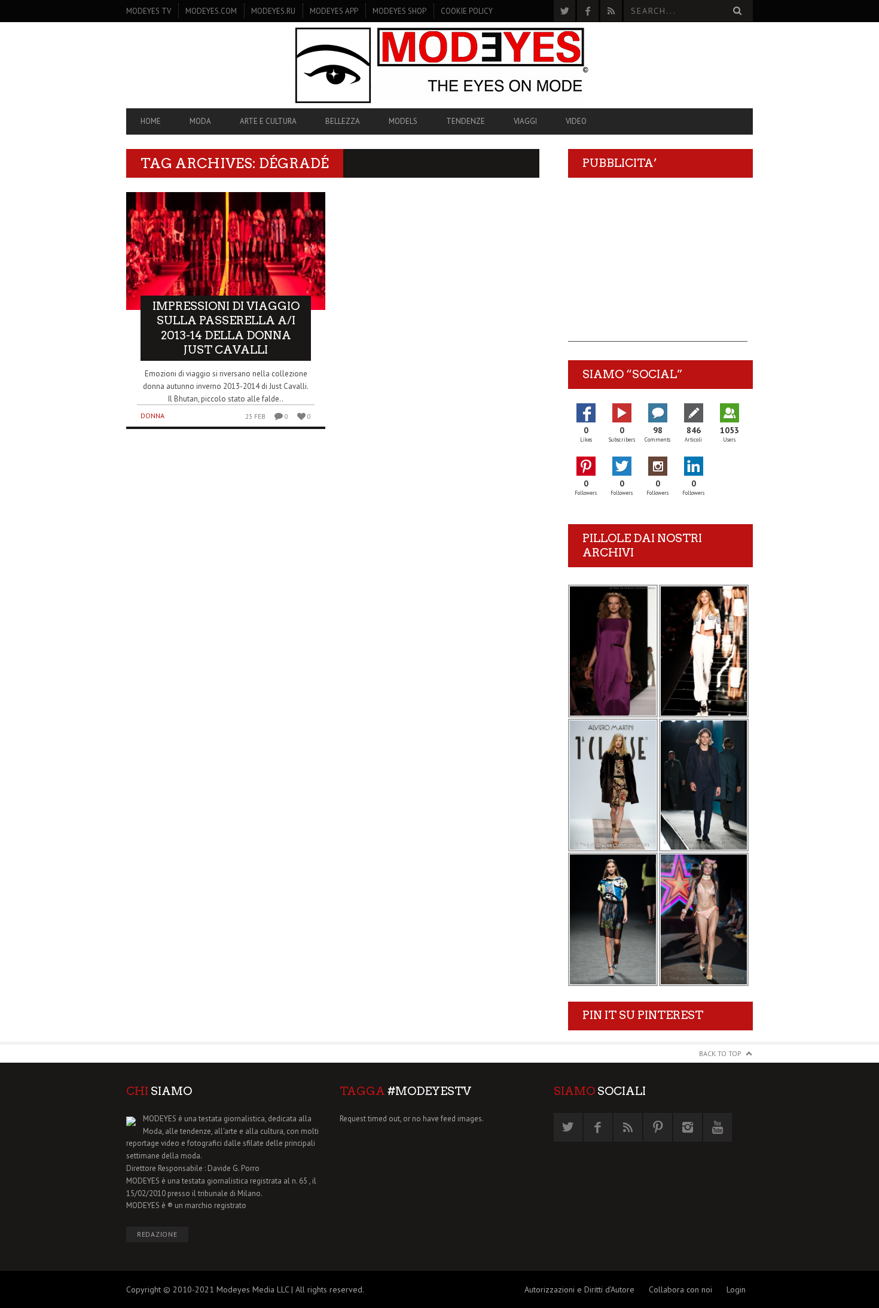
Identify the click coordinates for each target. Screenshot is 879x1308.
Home (151, 121)
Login (736, 1289)
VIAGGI (525, 121)
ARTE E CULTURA (268, 121)
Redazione (157, 1234)
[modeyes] (439, 65)
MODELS (403, 121)
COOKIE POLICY (467, 11)
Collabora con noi (680, 1289)
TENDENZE (465, 121)
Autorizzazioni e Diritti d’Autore (579, 1289)
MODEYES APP (334, 11)
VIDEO (576, 121)
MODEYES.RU (273, 11)
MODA (200, 121)
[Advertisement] (657, 267)
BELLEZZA (342, 121)
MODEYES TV (148, 11)
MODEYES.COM (211, 11)
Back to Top (720, 1053)
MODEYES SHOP (399, 11)
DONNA (152, 415)
